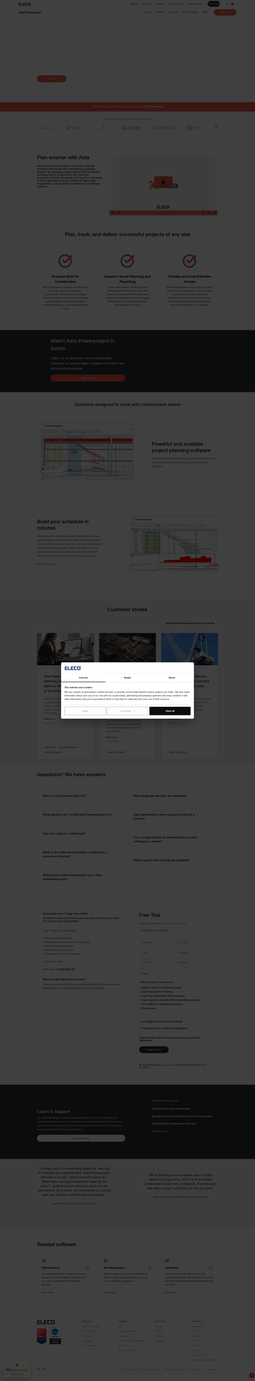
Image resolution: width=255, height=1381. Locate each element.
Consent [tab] (83, 677)
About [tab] (172, 677)
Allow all (170, 711)
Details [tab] (127, 677)
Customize (125, 711)
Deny (85, 711)
